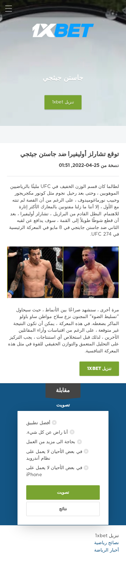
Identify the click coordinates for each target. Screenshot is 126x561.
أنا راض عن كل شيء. (48, 432)
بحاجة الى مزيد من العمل (51, 442)
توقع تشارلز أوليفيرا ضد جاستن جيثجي (69, 154)
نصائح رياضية (106, 543)
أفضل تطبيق (39, 423)
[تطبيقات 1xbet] (63, 30)
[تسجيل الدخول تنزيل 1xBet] (117, 8)
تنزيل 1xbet (63, 102)
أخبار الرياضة (106, 550)
